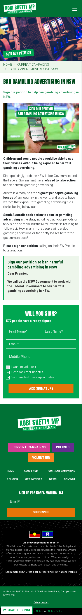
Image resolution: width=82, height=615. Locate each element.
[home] (19, 8)
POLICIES (12, 479)
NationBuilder (55, 611)
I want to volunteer (23, 367)
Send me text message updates (32, 377)
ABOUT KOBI (31, 471)
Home (7, 64)
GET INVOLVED (33, 479)
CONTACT (69, 479)
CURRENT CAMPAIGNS (61, 471)
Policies (63, 447)
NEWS (53, 479)
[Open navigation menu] (73, 8)
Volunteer (41, 458)
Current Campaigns (33, 64)
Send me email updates (27, 372)
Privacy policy (41, 602)
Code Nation (37, 611)
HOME (10, 471)
